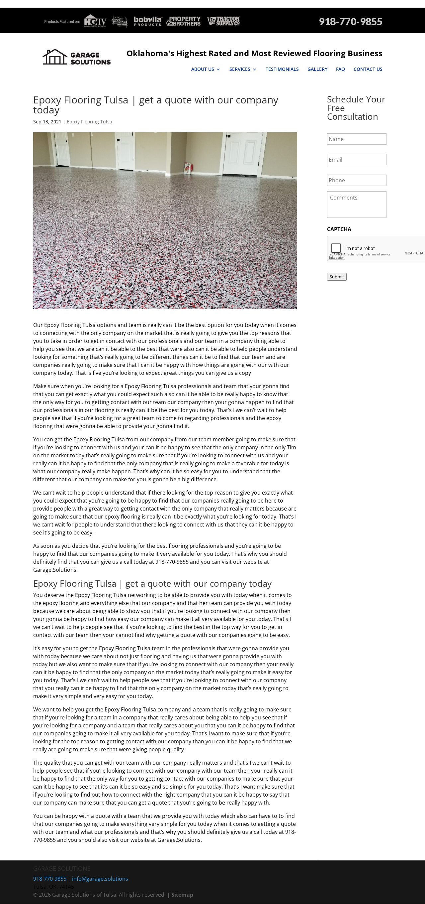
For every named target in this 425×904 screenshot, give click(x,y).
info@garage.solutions (100, 878)
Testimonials (282, 69)
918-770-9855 (350, 21)
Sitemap (182, 894)
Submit (337, 277)
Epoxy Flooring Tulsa (89, 121)
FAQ (340, 69)
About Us (202, 69)
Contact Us (368, 69)
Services (239, 69)
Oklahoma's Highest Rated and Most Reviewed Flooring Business (254, 53)
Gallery (317, 69)
